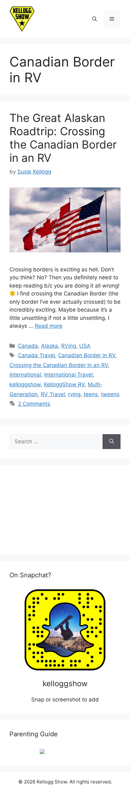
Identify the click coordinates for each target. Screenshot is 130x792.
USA (85, 346)
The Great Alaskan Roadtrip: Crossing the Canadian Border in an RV (63, 137)
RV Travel (53, 394)
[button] (94, 19)
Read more (48, 326)
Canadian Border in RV (86, 355)
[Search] (112, 441)
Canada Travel (36, 355)
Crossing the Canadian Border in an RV (58, 365)
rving (74, 394)
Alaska (49, 346)
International (25, 374)
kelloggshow (25, 384)
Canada (28, 346)
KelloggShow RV (64, 384)
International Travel (68, 374)
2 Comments (34, 404)
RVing (68, 346)
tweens (110, 394)
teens (91, 394)
